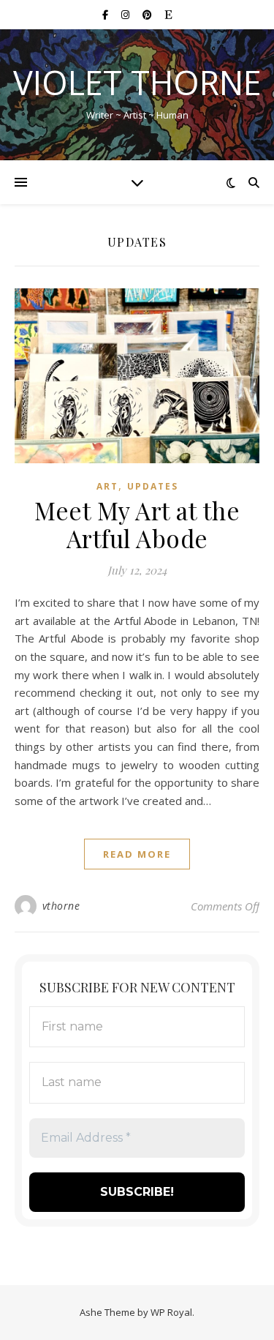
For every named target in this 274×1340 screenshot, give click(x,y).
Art (107, 486)
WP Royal (171, 1312)
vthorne (61, 906)
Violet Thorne (137, 82)
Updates (152, 486)
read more (137, 854)
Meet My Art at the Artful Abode (137, 524)
